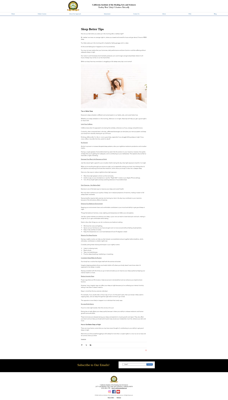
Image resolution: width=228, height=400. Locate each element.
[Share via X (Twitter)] (86, 345)
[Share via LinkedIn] (90, 345)
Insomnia (83, 339)
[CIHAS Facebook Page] (114, 391)
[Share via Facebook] (82, 345)
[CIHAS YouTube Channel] (118, 391)
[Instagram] (109, 391)
